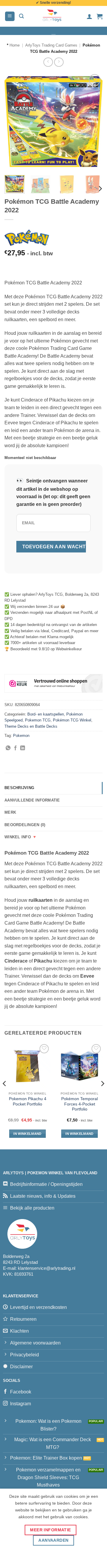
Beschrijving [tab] (19, 788)
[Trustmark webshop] (53, 682)
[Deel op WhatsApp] (8, 748)
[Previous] (14, 121)
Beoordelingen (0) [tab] (24, 825)
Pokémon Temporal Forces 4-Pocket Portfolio (79, 1104)
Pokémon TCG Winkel (72, 720)
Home (15, 45)
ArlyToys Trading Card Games (51, 45)
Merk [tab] (10, 812)
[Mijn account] (89, 16)
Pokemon (21, 735)
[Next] (93, 121)
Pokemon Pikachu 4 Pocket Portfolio (27, 1101)
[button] (10, 16)
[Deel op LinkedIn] (22, 748)
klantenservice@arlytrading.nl (46, 1268)
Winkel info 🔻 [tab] (20, 837)
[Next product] (48, 62)
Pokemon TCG (38, 720)
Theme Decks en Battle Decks (30, 726)
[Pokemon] (26, 238)
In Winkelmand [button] (27, 1133)
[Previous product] (58, 62)
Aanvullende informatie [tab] (32, 800)
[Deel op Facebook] (15, 748)
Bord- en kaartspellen (45, 714)
